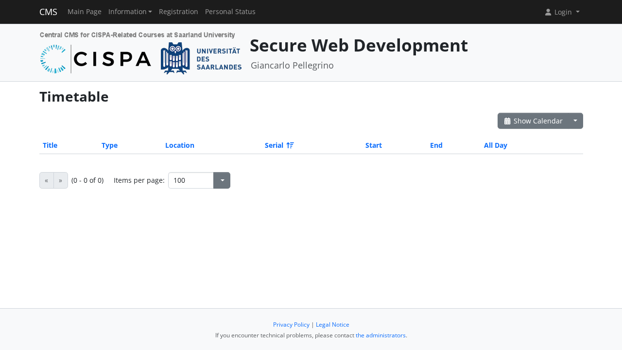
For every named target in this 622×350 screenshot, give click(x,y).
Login (563, 12)
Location (179, 145)
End (436, 145)
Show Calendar (537, 120)
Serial (274, 145)
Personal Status (230, 12)
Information (127, 12)
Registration (178, 12)
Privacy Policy (291, 324)
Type (110, 145)
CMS (48, 12)
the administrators (381, 335)
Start (373, 145)
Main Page (85, 12)
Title (50, 145)
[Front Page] (141, 51)
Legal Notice (332, 324)
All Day (495, 145)
